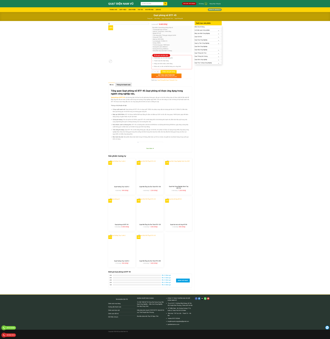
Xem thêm (149, 148)
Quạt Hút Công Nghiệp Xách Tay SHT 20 (178, 187)
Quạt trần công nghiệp (201, 59)
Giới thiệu (122, 9)
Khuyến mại (149, 9)
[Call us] (205, 298)
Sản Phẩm (132, 9)
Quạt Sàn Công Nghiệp (201, 46)
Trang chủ (113, 9)
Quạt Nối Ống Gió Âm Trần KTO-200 (150, 261)
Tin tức (140, 9)
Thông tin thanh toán (123, 85)
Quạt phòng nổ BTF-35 (121, 224)
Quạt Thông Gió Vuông (201, 56)
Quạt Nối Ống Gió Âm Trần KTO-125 (150, 224)
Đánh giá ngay (183, 280)
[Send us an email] (202, 298)
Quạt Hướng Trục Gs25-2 (121, 186)
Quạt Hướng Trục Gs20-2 (121, 261)
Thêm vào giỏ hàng (168, 71)
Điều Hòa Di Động (200, 27)
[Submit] (165, 3)
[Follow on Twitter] (199, 298)
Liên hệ (158, 9)
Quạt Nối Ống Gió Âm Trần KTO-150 (150, 186)
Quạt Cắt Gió (198, 36)
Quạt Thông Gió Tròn (167, 18)
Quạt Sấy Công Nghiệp (201, 50)
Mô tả (112, 85)
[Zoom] (110, 61)
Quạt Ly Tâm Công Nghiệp (202, 43)
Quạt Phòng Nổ (179, 18)
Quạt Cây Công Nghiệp (201, 40)
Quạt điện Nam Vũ (120, 3)
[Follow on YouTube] (208, 298)
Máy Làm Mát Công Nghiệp (202, 33)
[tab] (111, 85)
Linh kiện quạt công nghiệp (202, 30)
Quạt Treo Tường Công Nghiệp (203, 63)
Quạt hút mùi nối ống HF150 (178, 224)
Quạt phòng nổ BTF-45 (118, 97)
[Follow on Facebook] (196, 298)
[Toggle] (221, 30)
